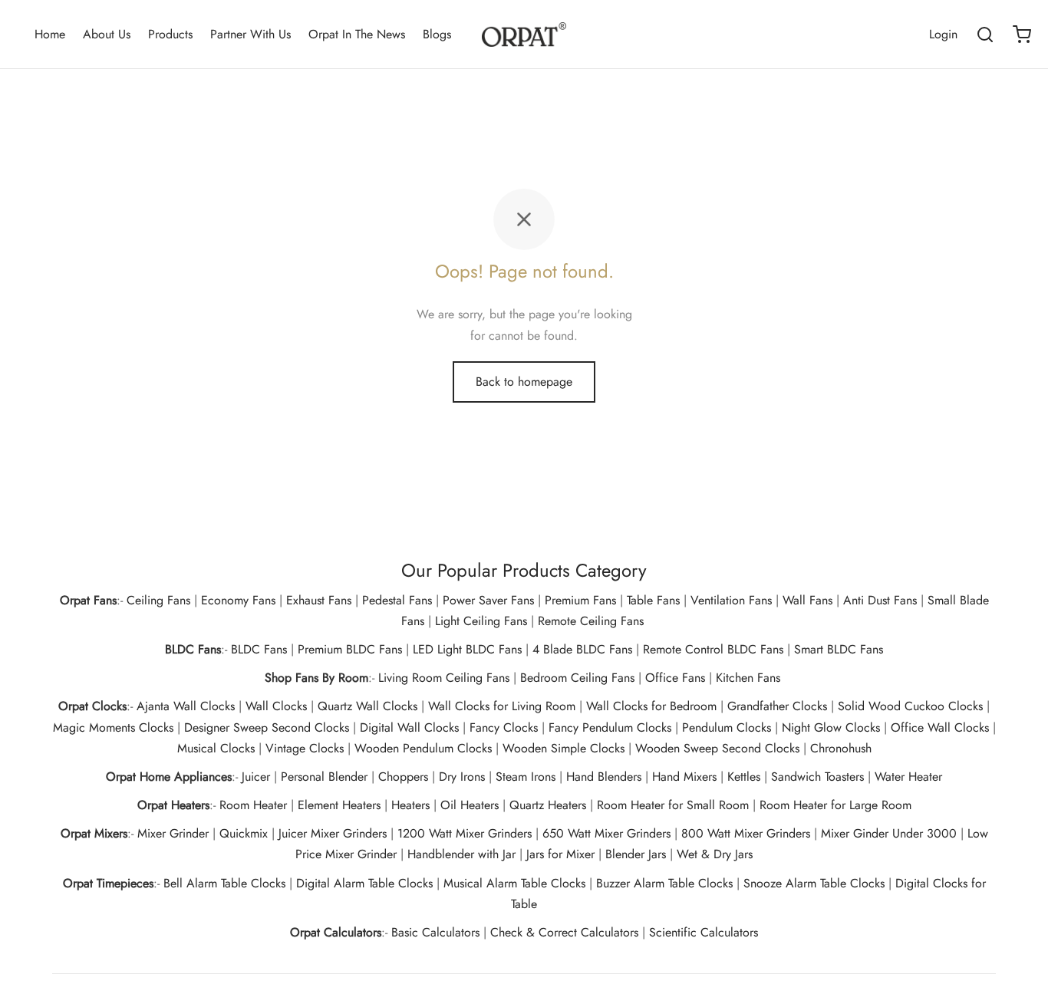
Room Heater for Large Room (835, 805)
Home (50, 34)
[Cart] (1022, 34)
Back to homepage (524, 381)
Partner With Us (250, 34)
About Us (106, 34)
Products (170, 34)
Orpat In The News (356, 34)
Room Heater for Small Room (673, 805)
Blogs (437, 34)
